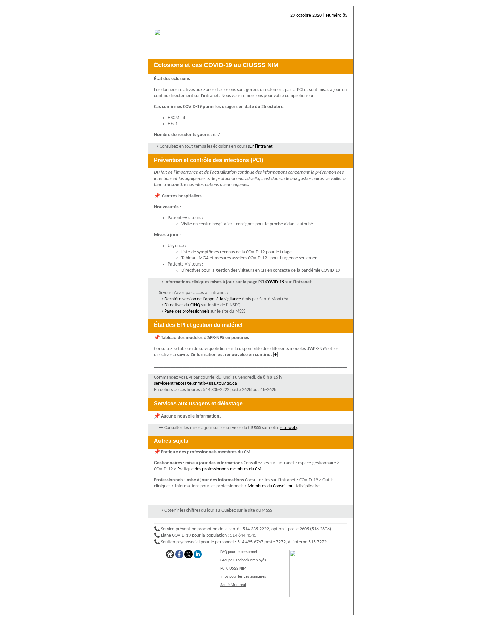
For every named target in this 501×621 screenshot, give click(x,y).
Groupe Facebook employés (243, 560)
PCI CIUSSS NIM (233, 568)
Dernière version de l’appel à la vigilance (202, 299)
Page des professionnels (186, 311)
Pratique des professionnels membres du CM (219, 469)
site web (288, 427)
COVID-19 (274, 282)
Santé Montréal (233, 585)
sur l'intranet (260, 146)
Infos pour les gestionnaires (243, 577)
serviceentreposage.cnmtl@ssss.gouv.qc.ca (195, 383)
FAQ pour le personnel (238, 552)
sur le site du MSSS (254, 510)
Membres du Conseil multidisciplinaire (284, 486)
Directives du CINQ (182, 305)
